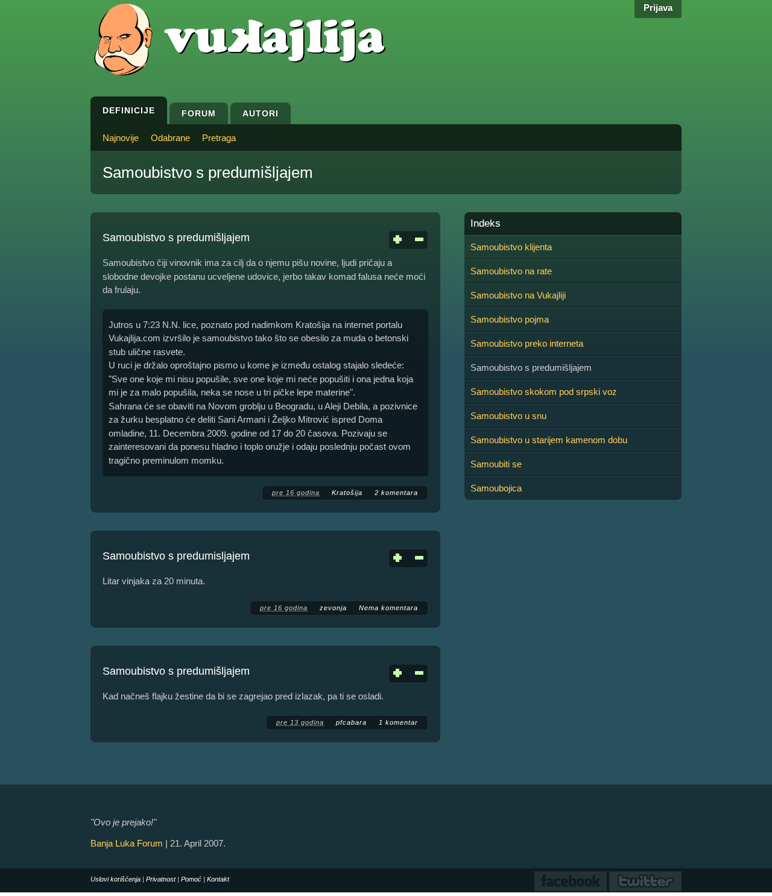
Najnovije (121, 138)
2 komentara (396, 492)
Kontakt (218, 879)
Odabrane (170, 138)
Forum (199, 113)
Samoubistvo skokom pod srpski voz (543, 391)
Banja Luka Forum (126, 843)
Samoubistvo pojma (509, 319)
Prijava (658, 7)
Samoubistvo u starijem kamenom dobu (548, 440)
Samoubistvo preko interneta (526, 343)
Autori (260, 113)
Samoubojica (496, 488)
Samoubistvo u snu (508, 416)
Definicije (129, 110)
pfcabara (351, 722)
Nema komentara (388, 607)
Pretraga (219, 138)
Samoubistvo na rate (511, 271)
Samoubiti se (496, 464)
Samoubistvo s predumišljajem (176, 238)
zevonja (333, 607)
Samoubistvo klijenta (511, 247)
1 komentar (398, 722)
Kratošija (347, 492)
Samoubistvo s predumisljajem (176, 556)
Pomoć (191, 879)
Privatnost (161, 879)
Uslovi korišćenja (115, 879)
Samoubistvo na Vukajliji (518, 295)
